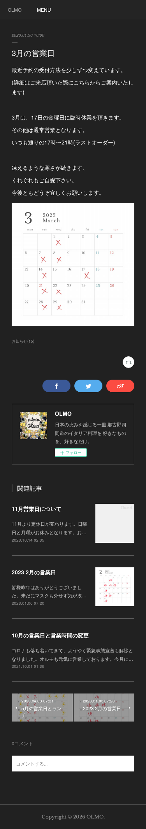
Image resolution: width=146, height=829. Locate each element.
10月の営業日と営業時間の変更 (50, 635)
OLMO (14, 9)
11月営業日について (37, 508)
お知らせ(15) (23, 341)
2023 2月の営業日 (34, 572)
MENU (44, 9)
